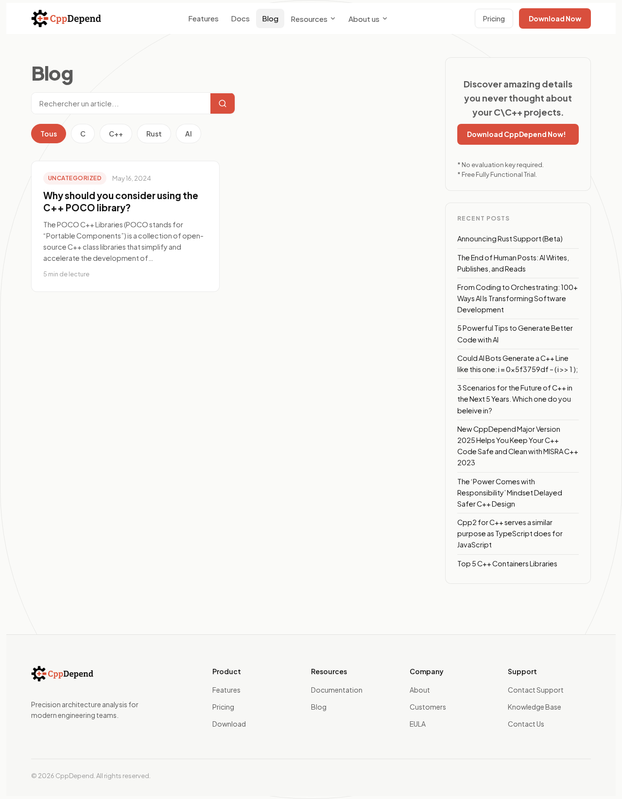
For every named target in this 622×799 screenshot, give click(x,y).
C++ (116, 133)
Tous (48, 133)
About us (364, 18)
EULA (418, 723)
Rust (154, 133)
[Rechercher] (222, 103)
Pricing (494, 18)
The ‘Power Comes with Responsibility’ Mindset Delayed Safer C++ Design (509, 492)
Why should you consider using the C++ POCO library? (120, 201)
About (420, 689)
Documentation (337, 689)
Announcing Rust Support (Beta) (510, 238)
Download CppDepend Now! (516, 134)
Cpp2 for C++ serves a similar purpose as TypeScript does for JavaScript (510, 533)
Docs (240, 18)
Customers (428, 706)
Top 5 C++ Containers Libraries (507, 563)
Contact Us (526, 723)
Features (203, 18)
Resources (309, 18)
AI (188, 133)
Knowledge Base (534, 706)
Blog (270, 18)
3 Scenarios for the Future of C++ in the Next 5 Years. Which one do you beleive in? (514, 398)
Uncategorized (75, 178)
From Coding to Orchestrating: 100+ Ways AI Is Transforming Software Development (517, 298)
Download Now (555, 18)
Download (229, 723)
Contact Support (536, 689)
